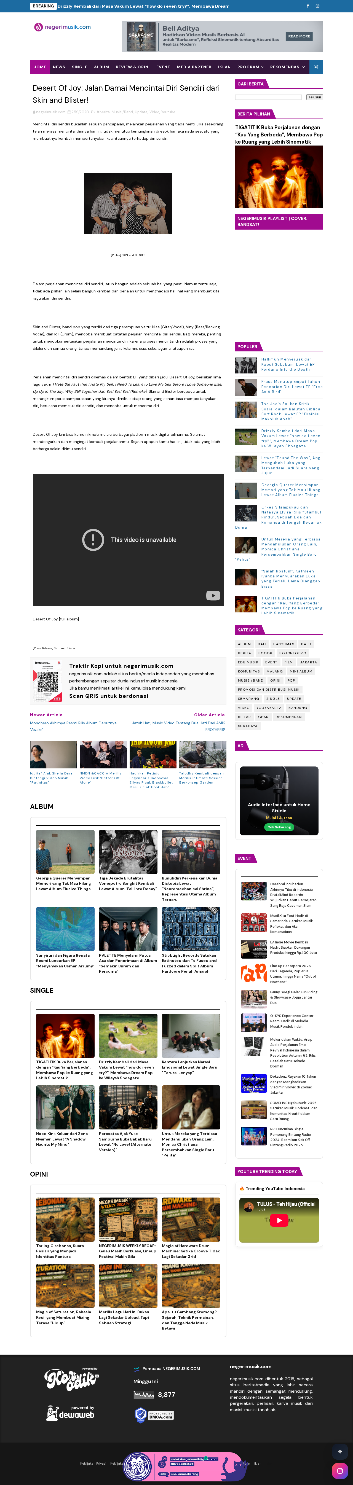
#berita (103, 112)
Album (244, 644)
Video (154, 112)
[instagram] (318, 6)
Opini (275, 680)
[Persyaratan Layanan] (298, 6)
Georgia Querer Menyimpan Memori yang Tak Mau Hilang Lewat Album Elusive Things (291, 490)
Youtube (168, 112)
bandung (297, 708)
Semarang (249, 698)
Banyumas (283, 644)
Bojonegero (292, 653)
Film (289, 662)
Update (141, 112)
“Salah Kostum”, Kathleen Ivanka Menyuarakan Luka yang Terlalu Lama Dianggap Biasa (290, 579)
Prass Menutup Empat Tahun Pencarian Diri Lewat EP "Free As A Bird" (292, 386)
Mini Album (301, 671)
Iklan (224, 66)
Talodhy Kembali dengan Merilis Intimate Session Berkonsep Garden (201, 778)
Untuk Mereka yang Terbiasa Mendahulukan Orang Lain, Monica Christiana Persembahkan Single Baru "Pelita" (278, 549)
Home (39, 66)
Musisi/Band (122, 112)
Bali (262, 644)
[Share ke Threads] (340, 1452)
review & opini (133, 66)
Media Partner (194, 66)
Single (273, 698)
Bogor (265, 653)
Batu (306, 644)
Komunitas (249, 671)
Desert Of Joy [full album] (56, 619)
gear (263, 717)
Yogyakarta (269, 708)
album (101, 66)
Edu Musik (248, 662)
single (79, 66)
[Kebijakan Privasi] (289, 6)
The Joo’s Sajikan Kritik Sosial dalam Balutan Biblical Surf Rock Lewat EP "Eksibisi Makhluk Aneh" (291, 411)
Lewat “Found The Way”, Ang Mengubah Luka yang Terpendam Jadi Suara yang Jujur (291, 465)
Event (271, 662)
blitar (244, 717)
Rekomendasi (285, 66)
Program (248, 66)
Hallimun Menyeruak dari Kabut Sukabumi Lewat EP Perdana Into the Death (288, 364)
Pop (291, 680)
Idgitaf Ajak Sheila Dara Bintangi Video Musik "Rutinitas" (51, 778)
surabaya (248, 726)
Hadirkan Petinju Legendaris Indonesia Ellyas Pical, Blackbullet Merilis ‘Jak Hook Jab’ (151, 780)
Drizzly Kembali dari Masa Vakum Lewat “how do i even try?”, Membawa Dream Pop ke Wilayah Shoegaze (172, 6)
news (59, 66)
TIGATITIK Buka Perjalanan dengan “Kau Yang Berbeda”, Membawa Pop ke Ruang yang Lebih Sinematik (279, 134)
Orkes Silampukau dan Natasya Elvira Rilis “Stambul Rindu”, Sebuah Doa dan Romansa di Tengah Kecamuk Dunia (278, 517)
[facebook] (308, 6)
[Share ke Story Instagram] (340, 1471)
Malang (275, 671)
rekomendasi (289, 717)
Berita (245, 653)
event (163, 66)
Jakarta (308, 662)
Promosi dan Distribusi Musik (269, 689)
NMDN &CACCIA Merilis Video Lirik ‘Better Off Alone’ (101, 778)
